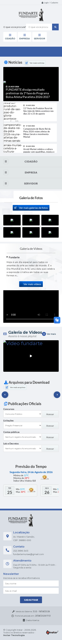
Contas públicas (11, 432)
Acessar (50, 414)
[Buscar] (55, 27)
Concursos (8, 409)
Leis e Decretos (11, 443)
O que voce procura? (14, 27)
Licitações (8, 420)
